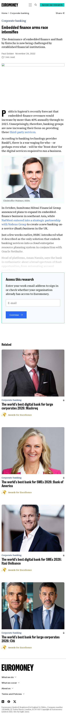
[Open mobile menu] (30, 5)
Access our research (52, 4)
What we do (8, 677)
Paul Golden (8, 53)
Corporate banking (19, 13)
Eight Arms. (25, 711)
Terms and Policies (12, 694)
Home (4, 13)
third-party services (22, 132)
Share (59, 13)
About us (6, 688)
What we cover (9, 683)
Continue (14, 314)
